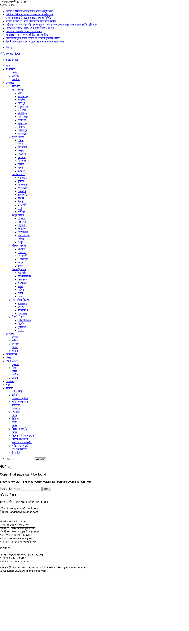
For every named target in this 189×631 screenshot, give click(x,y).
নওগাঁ (20, 286)
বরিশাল (21, 249)
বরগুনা (21, 262)
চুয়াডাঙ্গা (22, 157)
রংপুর (20, 242)
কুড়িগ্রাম (22, 218)
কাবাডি (15, 344)
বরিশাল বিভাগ (19, 245)
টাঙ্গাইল (21, 100)
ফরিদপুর (22, 110)
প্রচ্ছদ (8, 66)
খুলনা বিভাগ (18, 137)
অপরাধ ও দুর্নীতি (20, 398)
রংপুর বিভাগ (18, 215)
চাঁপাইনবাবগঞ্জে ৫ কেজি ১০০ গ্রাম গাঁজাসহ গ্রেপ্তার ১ (31, 28)
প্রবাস (14, 422)
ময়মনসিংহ (23, 310)
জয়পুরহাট (22, 283)
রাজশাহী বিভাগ (19, 269)
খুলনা (20, 144)
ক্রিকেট (15, 337)
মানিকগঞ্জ (22, 123)
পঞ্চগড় (21, 239)
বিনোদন (10, 381)
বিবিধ (14, 432)
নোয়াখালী (22, 205)
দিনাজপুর (22, 228)
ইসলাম (15, 364)
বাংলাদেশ (10, 69)
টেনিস (15, 347)
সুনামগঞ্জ (22, 327)
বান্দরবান (22, 184)
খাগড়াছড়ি (22, 188)
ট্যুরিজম (15, 418)
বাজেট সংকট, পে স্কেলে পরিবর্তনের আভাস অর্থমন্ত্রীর (31, 21)
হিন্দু (14, 368)
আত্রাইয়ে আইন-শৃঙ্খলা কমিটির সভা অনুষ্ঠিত (27, 35)
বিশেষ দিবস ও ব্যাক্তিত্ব (23, 435)
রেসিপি (15, 395)
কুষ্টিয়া (20, 140)
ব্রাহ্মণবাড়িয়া (23, 195)
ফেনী (20, 208)
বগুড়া (20, 296)
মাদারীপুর (22, 113)
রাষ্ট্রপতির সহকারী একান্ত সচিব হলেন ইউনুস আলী (29, 11)
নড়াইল (21, 164)
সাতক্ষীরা (22, 154)
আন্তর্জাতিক (11, 354)
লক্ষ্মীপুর (21, 211)
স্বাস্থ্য (8, 385)
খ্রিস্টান (15, 374)
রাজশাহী (22, 273)
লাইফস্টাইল (17, 391)
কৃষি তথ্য (16, 405)
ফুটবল (15, 340)
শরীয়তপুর (22, 130)
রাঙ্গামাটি (22, 191)
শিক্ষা (8, 357)
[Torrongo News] (10, 53)
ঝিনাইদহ (22, 161)
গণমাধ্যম (16, 412)
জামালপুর (22, 303)
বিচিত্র (14, 425)
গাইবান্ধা (22, 222)
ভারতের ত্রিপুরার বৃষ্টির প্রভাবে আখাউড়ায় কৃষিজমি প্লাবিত (33, 38)
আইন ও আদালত (20, 402)
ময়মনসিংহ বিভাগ (20, 300)
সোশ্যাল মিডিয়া (19, 449)
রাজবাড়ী (22, 133)
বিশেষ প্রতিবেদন (20, 439)
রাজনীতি (16, 79)
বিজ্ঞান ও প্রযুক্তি (19, 429)
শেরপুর (21, 306)
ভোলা (20, 266)
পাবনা (20, 293)
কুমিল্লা (21, 181)
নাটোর (21, 290)
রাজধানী (16, 86)
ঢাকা (20, 93)
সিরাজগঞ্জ (22, 279)
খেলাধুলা (10, 334)
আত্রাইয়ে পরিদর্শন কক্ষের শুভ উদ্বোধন (24, 31)
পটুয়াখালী (22, 256)
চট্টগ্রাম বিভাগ (18, 174)
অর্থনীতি (15, 76)
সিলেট (21, 323)
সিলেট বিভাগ (18, 317)
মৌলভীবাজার (24, 320)
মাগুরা (20, 167)
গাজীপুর (21, 103)
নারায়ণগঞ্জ (23, 116)
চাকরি (14, 415)
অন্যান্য (15, 351)
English (16, 452)
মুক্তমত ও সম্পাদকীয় (22, 442)
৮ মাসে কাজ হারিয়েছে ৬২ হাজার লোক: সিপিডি (28, 18)
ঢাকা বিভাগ (17, 89)
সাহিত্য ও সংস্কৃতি (20, 446)
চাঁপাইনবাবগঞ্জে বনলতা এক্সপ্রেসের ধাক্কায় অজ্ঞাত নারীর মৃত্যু (35, 41)
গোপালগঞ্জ (23, 106)
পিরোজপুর (23, 259)
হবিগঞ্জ (21, 330)
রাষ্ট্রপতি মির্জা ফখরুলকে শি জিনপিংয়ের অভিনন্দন (29, 14)
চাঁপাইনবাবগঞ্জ (24, 276)
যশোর (21, 150)
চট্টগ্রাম (21, 198)
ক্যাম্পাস (16, 408)
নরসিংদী (22, 120)
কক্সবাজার (22, 178)
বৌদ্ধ (14, 371)
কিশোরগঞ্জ (23, 96)
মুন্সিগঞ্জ (21, 127)
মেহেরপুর (22, 171)
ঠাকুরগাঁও (22, 225)
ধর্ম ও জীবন (11, 361)
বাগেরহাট (22, 147)
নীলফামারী (23, 232)
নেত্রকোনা (22, 313)
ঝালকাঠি (22, 252)
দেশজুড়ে (10, 83)
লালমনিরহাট (24, 235)
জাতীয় (15, 72)
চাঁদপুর (21, 201)
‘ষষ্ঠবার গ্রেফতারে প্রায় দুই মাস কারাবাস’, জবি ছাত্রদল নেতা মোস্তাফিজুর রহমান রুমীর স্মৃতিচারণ (51, 24)
